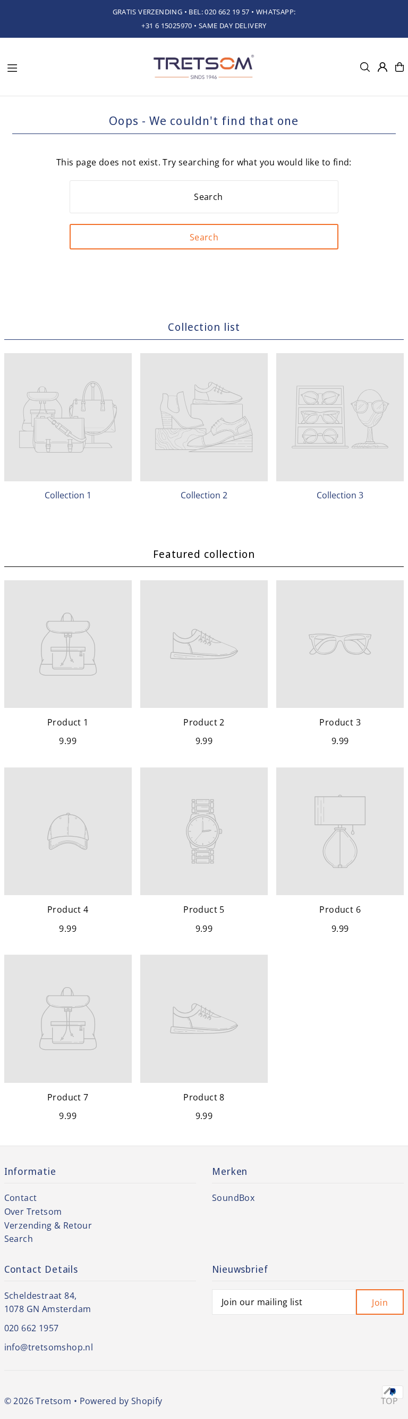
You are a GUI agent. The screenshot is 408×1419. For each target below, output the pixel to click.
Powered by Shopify (121, 1401)
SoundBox (233, 1198)
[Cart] (399, 67)
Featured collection (204, 554)
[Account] (382, 67)
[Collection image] (68, 417)
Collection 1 (68, 495)
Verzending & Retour (48, 1225)
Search (18, 1239)
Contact (20, 1198)
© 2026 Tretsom (38, 1401)
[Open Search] (365, 67)
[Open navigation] (73, 66)
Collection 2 (204, 495)
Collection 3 (340, 495)
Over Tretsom (33, 1211)
